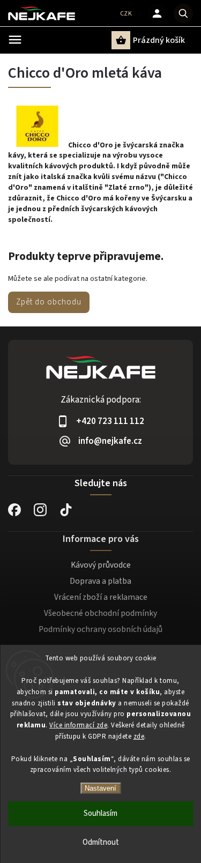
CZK (126, 13)
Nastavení (100, 788)
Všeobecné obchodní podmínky (100, 613)
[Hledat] (183, 13)
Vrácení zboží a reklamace (100, 597)
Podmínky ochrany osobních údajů (100, 629)
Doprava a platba (100, 581)
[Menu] (15, 40)
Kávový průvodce (101, 565)
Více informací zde (78, 725)
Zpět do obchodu (48, 302)
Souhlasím (100, 813)
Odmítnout (101, 842)
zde (139, 736)
